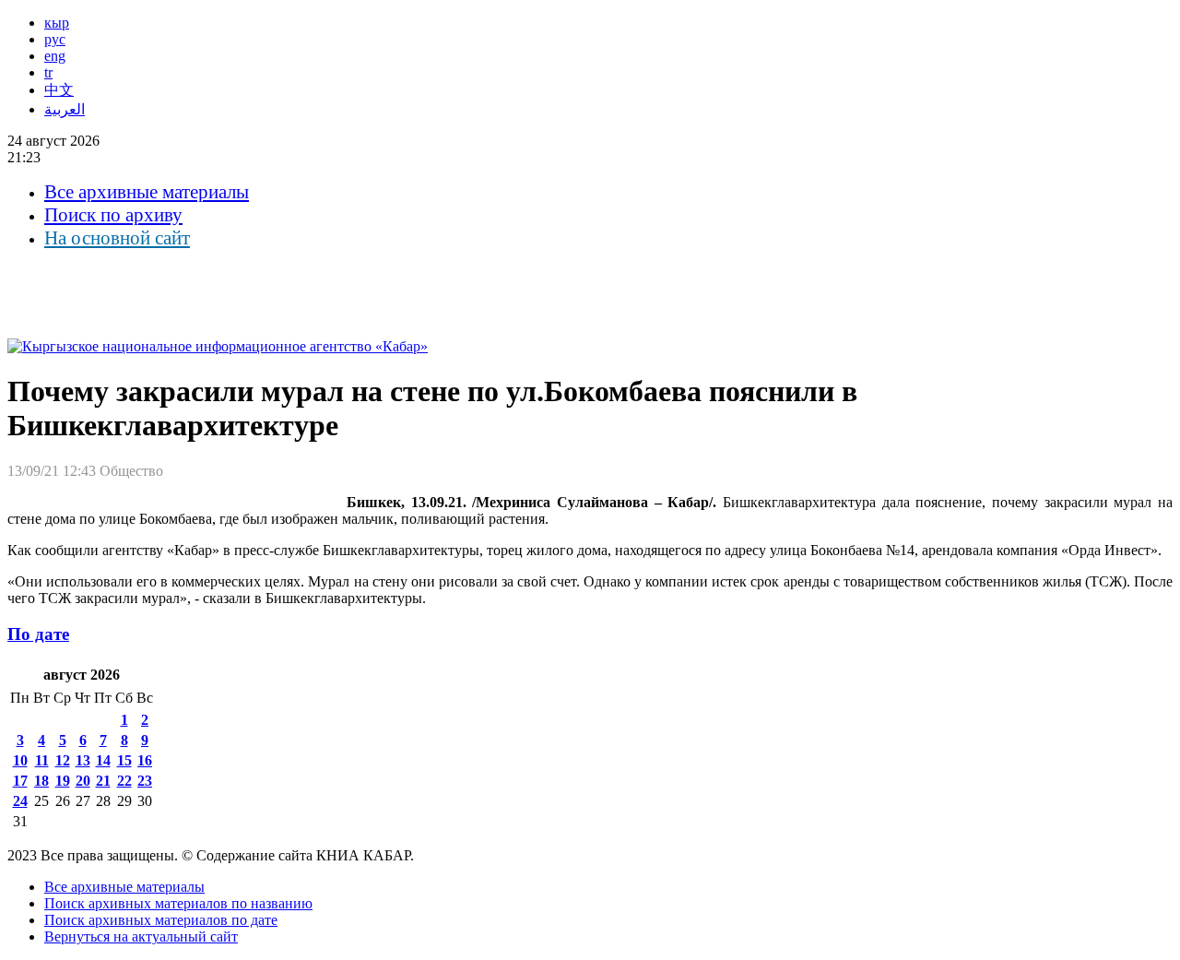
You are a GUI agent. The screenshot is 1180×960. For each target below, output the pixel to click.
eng (54, 56)
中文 (59, 90)
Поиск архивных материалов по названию (178, 903)
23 (144, 780)
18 (41, 780)
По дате (38, 634)
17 (20, 780)
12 (62, 760)
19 (62, 780)
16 (144, 760)
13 (83, 760)
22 (124, 780)
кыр (56, 22)
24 (20, 801)
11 (42, 760)
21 (103, 780)
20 (83, 780)
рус (54, 39)
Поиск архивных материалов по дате (160, 920)
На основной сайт (117, 238)
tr (48, 72)
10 (20, 760)
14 (103, 760)
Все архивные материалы (146, 192)
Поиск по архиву (113, 215)
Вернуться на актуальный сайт (141, 936)
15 (124, 760)
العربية (64, 109)
